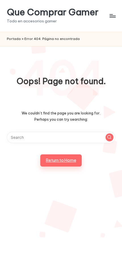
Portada (14, 39)
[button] (109, 137)
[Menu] (112, 15)
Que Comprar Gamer (52, 12)
